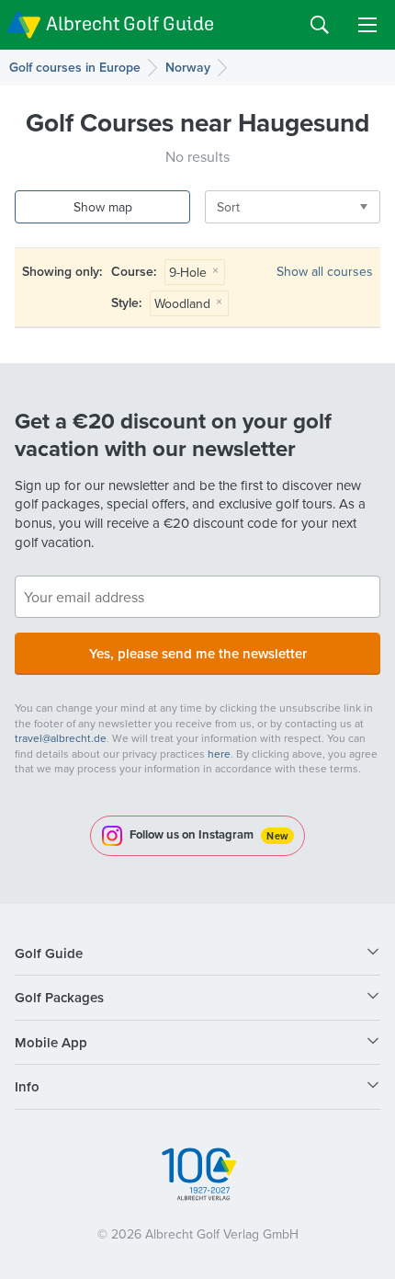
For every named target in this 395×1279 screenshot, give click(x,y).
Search (320, 25)
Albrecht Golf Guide (130, 23)
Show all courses (324, 271)
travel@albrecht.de (61, 738)
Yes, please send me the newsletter (198, 653)
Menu (367, 25)
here (219, 753)
